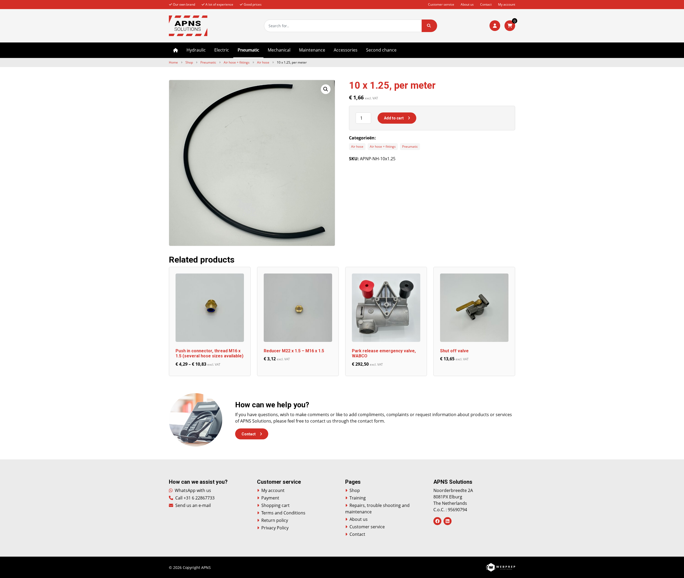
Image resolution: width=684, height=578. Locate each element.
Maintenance (312, 50)
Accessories (345, 50)
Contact (486, 4)
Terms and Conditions (283, 513)
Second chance (381, 50)
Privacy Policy (275, 528)
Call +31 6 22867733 (194, 498)
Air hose (263, 62)
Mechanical (279, 50)
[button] (429, 25)
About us (467, 4)
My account (506, 4)
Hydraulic (196, 50)
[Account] (494, 25)
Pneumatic (248, 50)
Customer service (441, 4)
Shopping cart (275, 505)
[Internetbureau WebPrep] (500, 567)
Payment (270, 498)
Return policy (274, 520)
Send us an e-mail (192, 505)
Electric (221, 50)
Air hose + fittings (237, 62)
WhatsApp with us (192, 490)
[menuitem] (175, 50)
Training (357, 498)
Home (175, 50)
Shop (189, 62)
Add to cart (394, 118)
